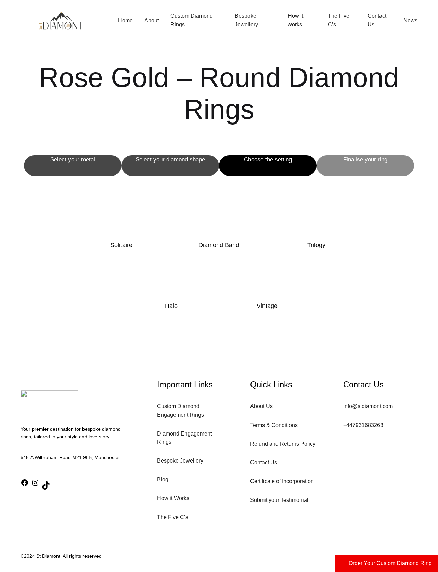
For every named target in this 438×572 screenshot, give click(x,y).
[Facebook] (25, 484)
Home (125, 20)
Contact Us (377, 20)
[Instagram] (35, 484)
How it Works (173, 498)
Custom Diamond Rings (191, 20)
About (151, 20)
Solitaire (121, 245)
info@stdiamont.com (368, 406)
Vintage (267, 305)
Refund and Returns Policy (282, 444)
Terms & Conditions (274, 425)
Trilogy (316, 245)
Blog (162, 479)
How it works (295, 20)
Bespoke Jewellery (246, 20)
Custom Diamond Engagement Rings (180, 410)
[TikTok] (46, 486)
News (410, 20)
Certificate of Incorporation (282, 481)
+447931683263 (363, 425)
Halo (171, 305)
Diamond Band (218, 245)
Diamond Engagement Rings (184, 438)
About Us (261, 406)
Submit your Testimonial (279, 500)
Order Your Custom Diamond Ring (390, 563)
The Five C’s (338, 20)
